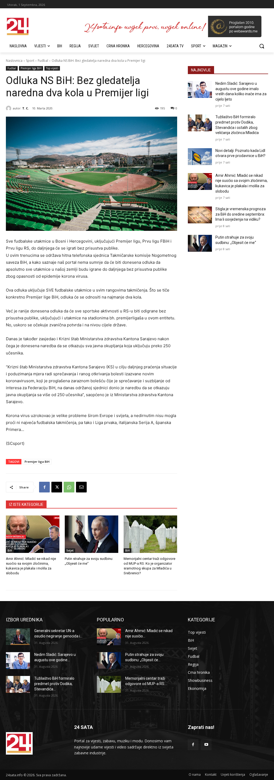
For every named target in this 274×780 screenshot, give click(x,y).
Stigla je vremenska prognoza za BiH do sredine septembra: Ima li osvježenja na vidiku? (240, 214)
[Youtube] (206, 744)
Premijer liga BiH (31, 68)
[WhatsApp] (69, 487)
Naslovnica (14, 60)
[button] (261, 46)
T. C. (25, 108)
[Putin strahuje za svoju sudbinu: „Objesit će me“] (91, 534)
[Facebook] (44, 487)
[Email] (81, 487)
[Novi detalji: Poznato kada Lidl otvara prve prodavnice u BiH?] (200, 156)
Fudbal (43, 60)
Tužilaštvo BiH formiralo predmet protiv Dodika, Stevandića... (54, 683)
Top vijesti (52, 68)
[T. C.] (9, 108)
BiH (9, 550)
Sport (30, 60)
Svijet (70, 550)
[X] (56, 487)
